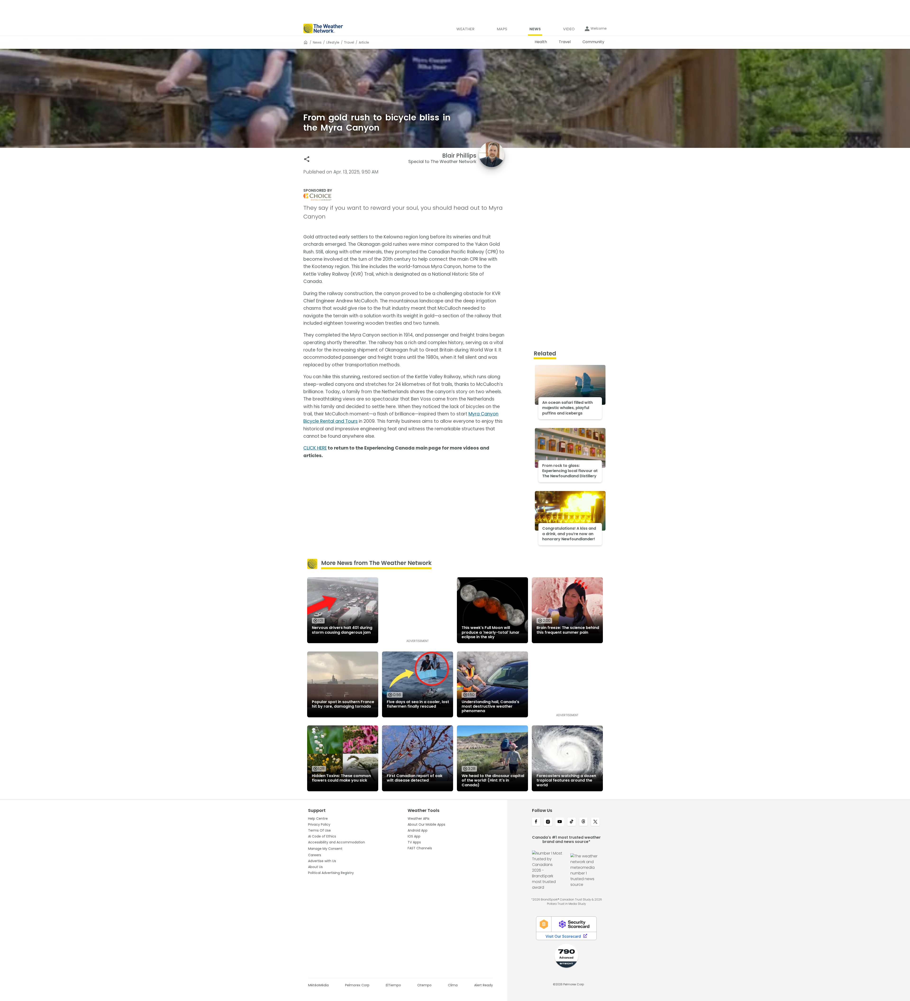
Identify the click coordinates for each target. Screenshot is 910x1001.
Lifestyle (332, 42)
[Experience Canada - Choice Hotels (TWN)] (403, 196)
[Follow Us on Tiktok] (572, 822)
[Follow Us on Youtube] (560, 822)
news (317, 42)
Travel (349, 42)
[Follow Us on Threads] (583, 822)
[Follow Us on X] (595, 822)
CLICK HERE (315, 448)
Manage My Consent (325, 848)
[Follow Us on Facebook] (536, 822)
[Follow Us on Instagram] (548, 822)
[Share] (306, 159)
